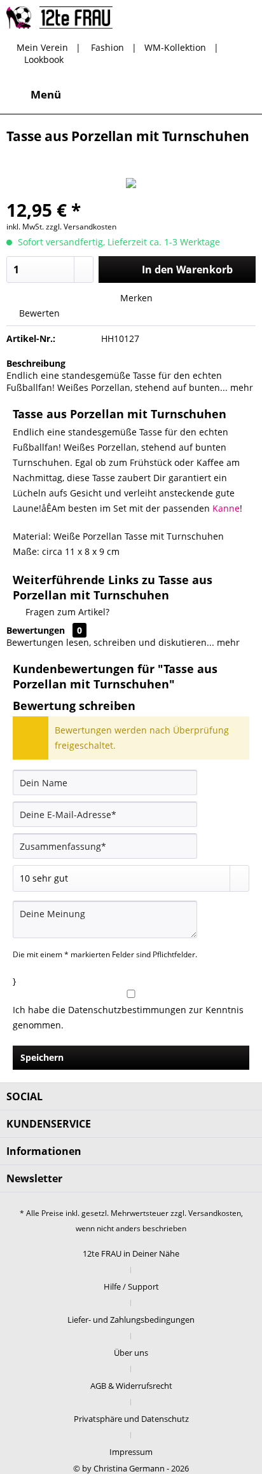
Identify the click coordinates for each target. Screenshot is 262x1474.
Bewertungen (35, 630)
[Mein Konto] (210, 94)
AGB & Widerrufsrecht (131, 1385)
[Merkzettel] (179, 94)
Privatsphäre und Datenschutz (131, 1418)
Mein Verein (42, 47)
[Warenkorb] (241, 94)
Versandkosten (214, 1213)
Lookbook (44, 59)
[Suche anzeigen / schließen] (148, 94)
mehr (240, 387)
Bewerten (38, 313)
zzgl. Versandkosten (81, 226)
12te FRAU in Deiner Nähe (131, 1253)
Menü (46, 94)
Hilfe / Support (131, 1286)
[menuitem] (33, 94)
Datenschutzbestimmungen (127, 1010)
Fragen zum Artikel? (66, 612)
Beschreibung (36, 363)
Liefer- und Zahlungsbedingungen (131, 1319)
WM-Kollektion (175, 47)
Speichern (42, 1057)
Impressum (131, 1451)
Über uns (131, 1352)
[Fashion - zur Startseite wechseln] (59, 17)
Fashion (107, 47)
